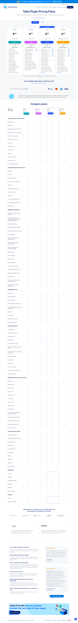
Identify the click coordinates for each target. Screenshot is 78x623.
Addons (50, 7)
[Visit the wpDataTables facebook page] (63, 620)
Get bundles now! (15, 612)
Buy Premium (70, 7)
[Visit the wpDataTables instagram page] (68, 620)
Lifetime (11, 110)
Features (46, 7)
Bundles (64, 7)
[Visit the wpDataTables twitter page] (66, 620)
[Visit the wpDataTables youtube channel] (70, 620)
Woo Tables (39, 7)
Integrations (54, 7)
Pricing (61, 7)
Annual (10, 109)
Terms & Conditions (46, 620)
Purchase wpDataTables (57, 596)
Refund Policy (59, 620)
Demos (42, 7)
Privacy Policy (53, 620)
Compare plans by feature (38, 17)
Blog (58, 7)
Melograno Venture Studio (17, 620)
